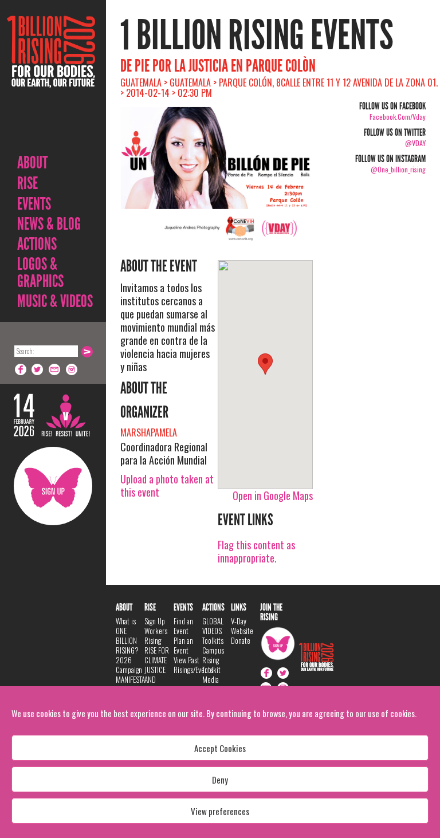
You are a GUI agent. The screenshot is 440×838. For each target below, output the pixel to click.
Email (55, 369)
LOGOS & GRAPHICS (40, 273)
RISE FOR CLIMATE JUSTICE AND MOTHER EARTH (156, 674)
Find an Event (183, 625)
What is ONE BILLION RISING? (127, 635)
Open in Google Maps (273, 495)
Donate (240, 640)
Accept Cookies (220, 748)
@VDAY (415, 143)
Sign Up (53, 486)
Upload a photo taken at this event (167, 485)
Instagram (72, 369)
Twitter (38, 369)
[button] (265, 364)
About (32, 162)
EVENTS (34, 204)
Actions (37, 244)
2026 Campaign (129, 664)
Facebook (20, 369)
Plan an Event (183, 645)
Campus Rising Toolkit (213, 659)
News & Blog (49, 224)
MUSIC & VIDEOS (55, 301)
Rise (27, 183)
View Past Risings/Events (193, 664)
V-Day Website (242, 625)
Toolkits (212, 640)
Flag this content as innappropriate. (256, 551)
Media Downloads (216, 684)
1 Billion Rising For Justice (51, 79)
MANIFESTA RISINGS (130, 684)
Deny (220, 779)
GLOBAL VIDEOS (212, 625)
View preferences (220, 811)
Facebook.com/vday (398, 116)
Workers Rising (155, 635)
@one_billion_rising (398, 169)
